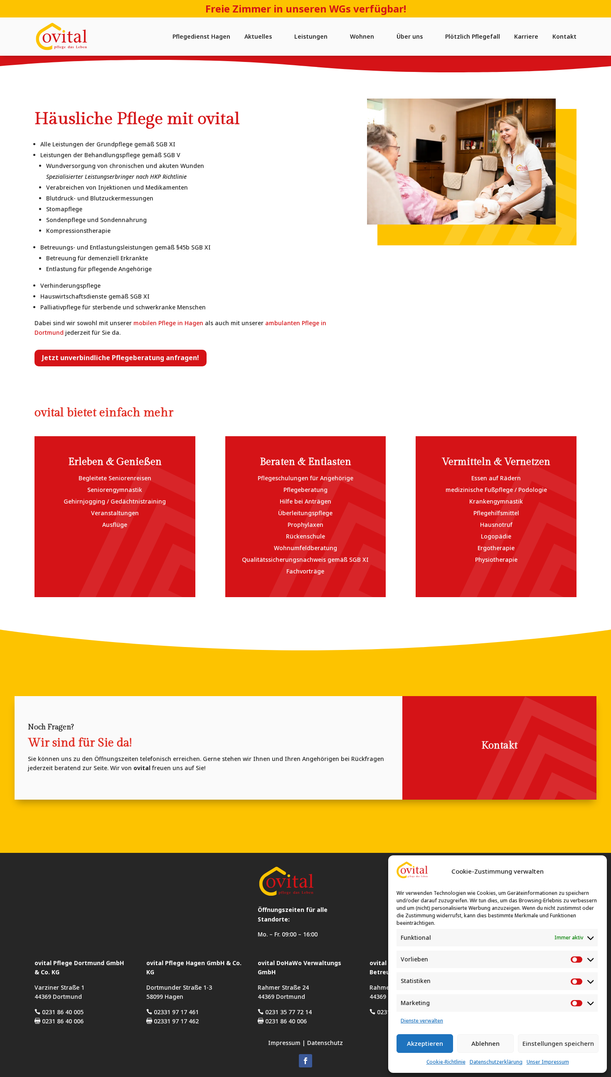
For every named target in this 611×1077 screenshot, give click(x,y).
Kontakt (564, 36)
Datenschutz (325, 1043)
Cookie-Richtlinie (446, 1061)
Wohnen (362, 36)
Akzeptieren (425, 1043)
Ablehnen (485, 1043)
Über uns (410, 36)
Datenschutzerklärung (496, 1061)
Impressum (284, 1043)
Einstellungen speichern (558, 1043)
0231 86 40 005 (59, 1012)
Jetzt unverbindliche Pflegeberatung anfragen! (120, 357)
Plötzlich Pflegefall (472, 36)
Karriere (526, 36)
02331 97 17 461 (172, 1012)
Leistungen (311, 36)
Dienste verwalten (422, 1020)
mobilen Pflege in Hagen (168, 323)
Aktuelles (258, 36)
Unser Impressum (548, 1061)
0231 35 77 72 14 (285, 1012)
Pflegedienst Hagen (201, 36)
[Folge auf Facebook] (305, 1060)
